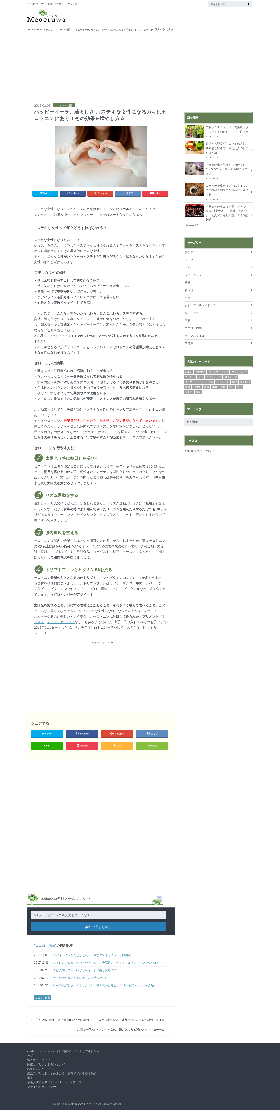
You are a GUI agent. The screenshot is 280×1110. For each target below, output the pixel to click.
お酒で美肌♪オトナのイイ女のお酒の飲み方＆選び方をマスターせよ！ (122, 1029)
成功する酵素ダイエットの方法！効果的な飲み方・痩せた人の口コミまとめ (227, 150)
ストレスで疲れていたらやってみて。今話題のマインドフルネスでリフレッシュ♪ (105, 962)
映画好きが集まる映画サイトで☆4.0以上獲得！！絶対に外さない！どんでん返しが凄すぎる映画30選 (217, 215)
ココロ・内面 (45, 945)
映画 (187, 282)
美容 (231, 387)
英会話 (188, 391)
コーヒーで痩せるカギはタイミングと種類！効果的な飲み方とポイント (227, 192)
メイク (189, 259)
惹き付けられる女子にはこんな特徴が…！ (80, 977)
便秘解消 (245, 381)
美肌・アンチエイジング (200, 305)
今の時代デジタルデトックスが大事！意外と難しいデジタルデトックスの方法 (103, 985)
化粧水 (197, 387)
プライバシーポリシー (41, 1086)
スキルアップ (213, 376)
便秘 (234, 381)
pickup (188, 371)
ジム (200, 376)
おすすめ (200, 371)
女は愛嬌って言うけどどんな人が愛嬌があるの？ (84, 970)
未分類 (189, 343)
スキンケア (231, 376)
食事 (198, 391)
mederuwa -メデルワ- (85, 1103)
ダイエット (192, 313)
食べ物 (189, 290)
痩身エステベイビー (40, 1060)
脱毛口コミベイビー (40, 1068)
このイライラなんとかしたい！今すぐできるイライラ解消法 (92, 955)
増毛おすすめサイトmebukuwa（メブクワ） (55, 1082)
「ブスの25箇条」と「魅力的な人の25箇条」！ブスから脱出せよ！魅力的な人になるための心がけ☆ (99, 1019)
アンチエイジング (218, 371)
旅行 (187, 297)
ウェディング (239, 371)
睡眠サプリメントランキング (46, 1064)
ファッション (193, 275)
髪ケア (189, 252)
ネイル (189, 267)
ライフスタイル (195, 335)
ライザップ (222, 381)
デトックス (207, 381)
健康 (187, 320)
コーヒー (190, 376)
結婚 (223, 387)
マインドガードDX (61, 622)
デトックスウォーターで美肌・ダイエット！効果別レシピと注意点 (227, 131)
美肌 (239, 387)
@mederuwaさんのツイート (202, 450)
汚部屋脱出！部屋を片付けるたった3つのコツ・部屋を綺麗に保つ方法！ (227, 171)
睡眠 (214, 387)
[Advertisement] (140, 65)
